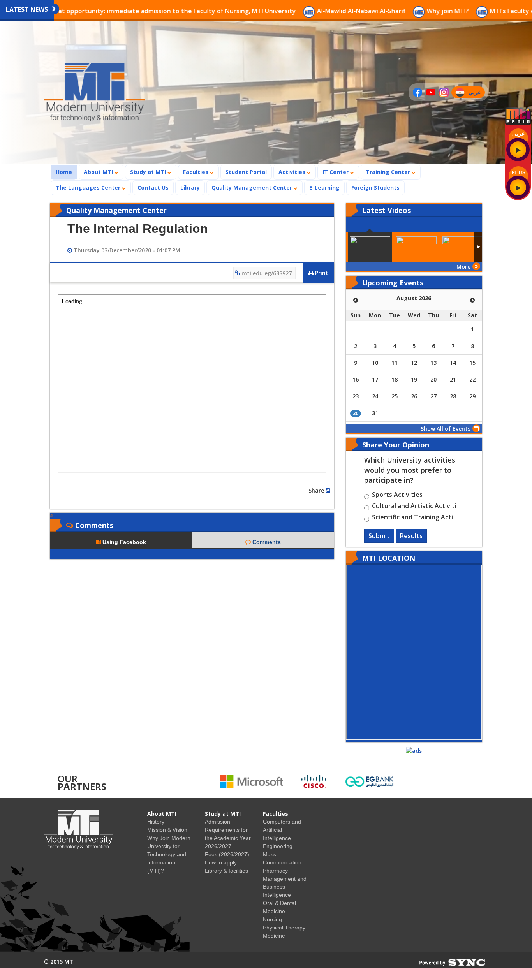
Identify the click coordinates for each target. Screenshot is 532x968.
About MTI (99, 172)
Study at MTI (148, 172)
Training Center (389, 172)
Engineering (277, 846)
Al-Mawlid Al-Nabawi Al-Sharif (316, 11)
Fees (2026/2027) (227, 854)
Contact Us (153, 187)
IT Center (336, 172)
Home (66, 172)
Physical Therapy (284, 927)
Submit (379, 536)
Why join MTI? (403, 11)
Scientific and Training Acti (412, 518)
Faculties (196, 172)
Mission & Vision (167, 830)
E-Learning (324, 187)
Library (190, 187)
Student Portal (246, 172)
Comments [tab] (266, 542)
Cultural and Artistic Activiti (414, 507)
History (155, 821)
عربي (476, 93)
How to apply (221, 862)
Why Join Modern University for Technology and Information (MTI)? (168, 854)
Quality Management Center (252, 187)
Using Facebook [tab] (123, 542)
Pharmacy (275, 871)
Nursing (272, 919)
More (463, 266)
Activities (292, 172)
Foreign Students (377, 187)
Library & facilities (226, 871)
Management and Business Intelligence (285, 887)
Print (321, 272)
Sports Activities (397, 496)
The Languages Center (89, 187)
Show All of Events (445, 428)
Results (411, 536)
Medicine (274, 936)
